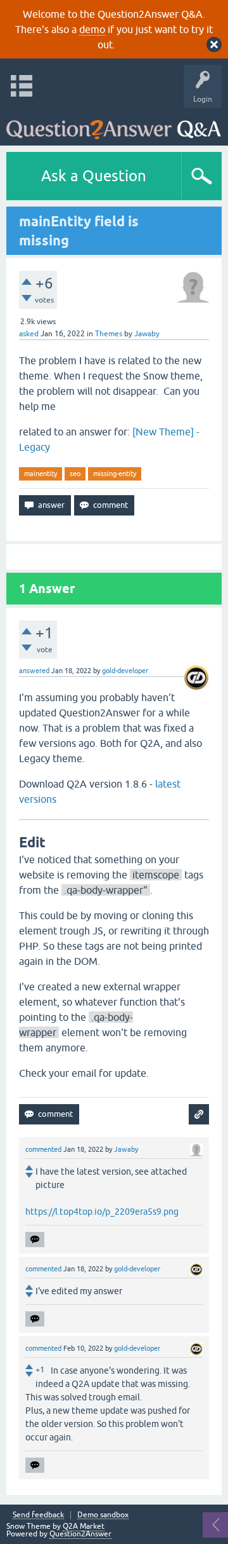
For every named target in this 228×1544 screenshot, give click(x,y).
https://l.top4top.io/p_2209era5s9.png (102, 1211)
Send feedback (38, 1515)
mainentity (40, 473)
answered (34, 670)
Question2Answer (80, 1533)
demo (92, 29)
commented (43, 1149)
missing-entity (114, 473)
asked (29, 333)
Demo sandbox (103, 1515)
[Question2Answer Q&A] (113, 123)
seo (75, 473)
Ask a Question (93, 175)
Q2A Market (83, 1526)
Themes (108, 333)
